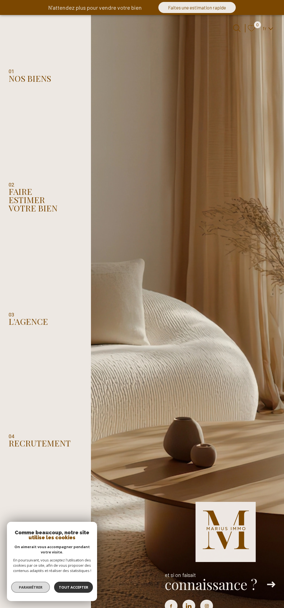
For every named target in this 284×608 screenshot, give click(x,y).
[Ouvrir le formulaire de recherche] (237, 28)
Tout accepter (73, 587)
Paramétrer (30, 587)
